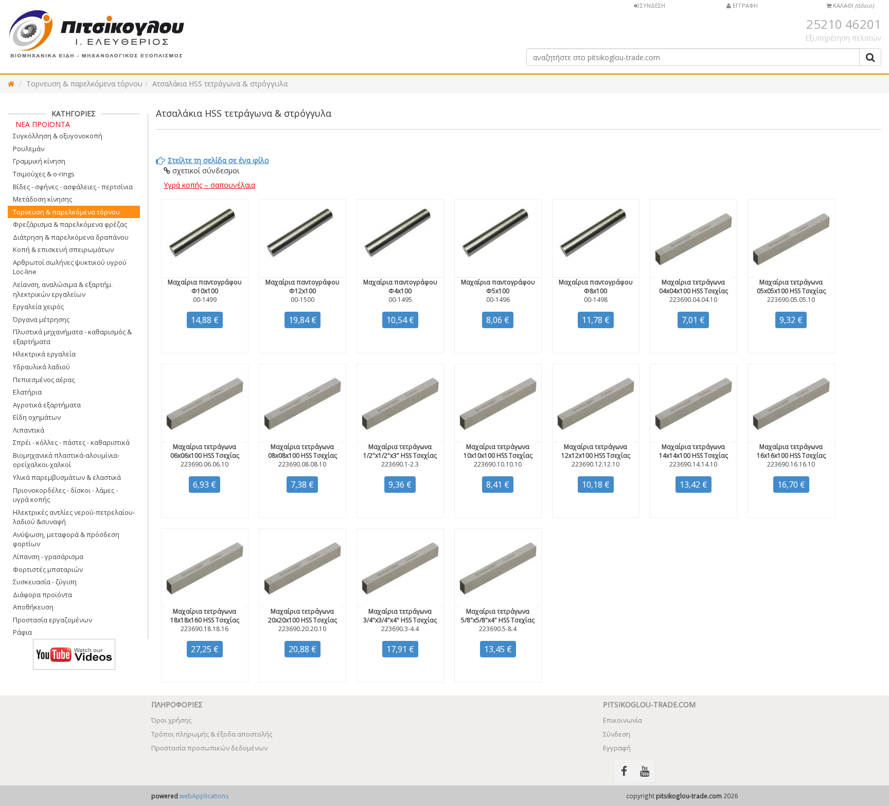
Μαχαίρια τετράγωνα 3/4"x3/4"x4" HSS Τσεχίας (400, 615)
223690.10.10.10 (498, 464)
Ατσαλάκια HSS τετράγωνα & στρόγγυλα (220, 83)
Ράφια (22, 632)
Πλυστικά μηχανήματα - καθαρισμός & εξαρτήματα (72, 336)
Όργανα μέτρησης (41, 319)
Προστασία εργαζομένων (52, 619)
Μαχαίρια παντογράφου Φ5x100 (498, 286)
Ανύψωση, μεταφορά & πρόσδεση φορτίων (66, 539)
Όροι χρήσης (171, 720)
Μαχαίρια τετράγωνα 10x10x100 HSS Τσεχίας (498, 451)
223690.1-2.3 (400, 464)
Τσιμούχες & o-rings (44, 173)
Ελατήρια (27, 392)
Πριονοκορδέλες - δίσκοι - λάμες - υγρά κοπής (65, 495)
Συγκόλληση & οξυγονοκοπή (57, 135)
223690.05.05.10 (791, 299)
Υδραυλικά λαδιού (41, 366)
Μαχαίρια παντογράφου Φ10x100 (205, 286)
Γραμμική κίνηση (39, 161)
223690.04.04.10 (693, 299)
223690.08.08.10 (302, 464)
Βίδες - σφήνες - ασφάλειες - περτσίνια (73, 186)
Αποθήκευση (33, 607)
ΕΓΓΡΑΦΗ (744, 5)
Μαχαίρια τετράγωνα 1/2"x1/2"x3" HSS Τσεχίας (400, 451)
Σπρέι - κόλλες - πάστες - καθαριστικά (71, 442)
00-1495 (400, 299)
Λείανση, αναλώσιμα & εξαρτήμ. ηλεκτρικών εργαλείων (63, 289)
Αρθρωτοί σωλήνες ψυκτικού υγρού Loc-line (70, 267)
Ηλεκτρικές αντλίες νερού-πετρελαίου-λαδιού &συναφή (74, 517)
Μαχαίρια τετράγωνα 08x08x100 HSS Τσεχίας (302, 451)
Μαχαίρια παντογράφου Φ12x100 (302, 286)
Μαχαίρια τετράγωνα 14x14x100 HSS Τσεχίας (693, 451)
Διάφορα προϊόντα (42, 594)
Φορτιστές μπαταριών (48, 569)
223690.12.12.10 (595, 464)
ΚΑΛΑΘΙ (852, 5)
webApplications (204, 796)
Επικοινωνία (622, 720)
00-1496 (498, 299)
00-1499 (205, 299)
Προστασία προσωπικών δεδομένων (209, 748)
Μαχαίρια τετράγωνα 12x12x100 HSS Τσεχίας (595, 451)
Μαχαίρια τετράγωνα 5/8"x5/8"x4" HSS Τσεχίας (498, 615)
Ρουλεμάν (28, 148)
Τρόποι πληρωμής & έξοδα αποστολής (211, 734)
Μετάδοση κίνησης (42, 199)
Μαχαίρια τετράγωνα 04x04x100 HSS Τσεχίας (693, 286)
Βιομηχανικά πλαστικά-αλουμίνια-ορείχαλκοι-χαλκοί (66, 460)
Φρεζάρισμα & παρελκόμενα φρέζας (70, 224)
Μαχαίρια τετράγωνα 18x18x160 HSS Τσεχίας (204, 615)
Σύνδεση (616, 734)
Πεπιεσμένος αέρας (44, 379)
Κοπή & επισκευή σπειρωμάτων (63, 249)
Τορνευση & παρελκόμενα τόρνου (84, 83)
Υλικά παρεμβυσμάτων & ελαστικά (67, 477)
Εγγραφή (617, 748)
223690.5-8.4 (498, 628)
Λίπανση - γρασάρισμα (48, 556)
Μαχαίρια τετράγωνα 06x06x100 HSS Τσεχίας (204, 451)
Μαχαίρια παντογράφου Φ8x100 (596, 286)
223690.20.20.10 (302, 628)
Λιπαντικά (28, 430)
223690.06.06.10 (204, 464)
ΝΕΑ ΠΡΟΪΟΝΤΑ (42, 124)
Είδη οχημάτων (37, 417)
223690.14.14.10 (693, 464)
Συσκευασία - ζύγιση (45, 581)
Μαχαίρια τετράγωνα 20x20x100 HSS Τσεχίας (302, 615)
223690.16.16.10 (791, 464)
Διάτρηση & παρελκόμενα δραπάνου (71, 237)
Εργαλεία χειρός (38, 306)
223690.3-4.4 (400, 628)
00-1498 (596, 299)
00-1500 (302, 299)
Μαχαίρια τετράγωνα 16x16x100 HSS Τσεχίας (791, 451)
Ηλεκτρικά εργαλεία (44, 354)
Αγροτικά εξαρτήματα (47, 404)
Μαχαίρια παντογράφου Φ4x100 (400, 286)
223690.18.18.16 (204, 628)
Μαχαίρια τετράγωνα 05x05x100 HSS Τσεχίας (791, 286)
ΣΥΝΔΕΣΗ (651, 5)
